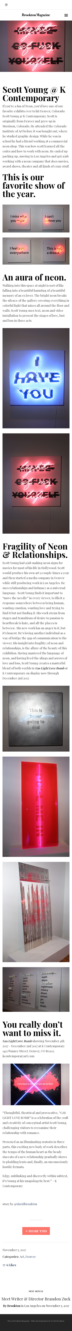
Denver (30, 1257)
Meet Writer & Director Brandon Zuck (36, 1298)
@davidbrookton (25, 1204)
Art (22, 1257)
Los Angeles (32, 1306)
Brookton (13, 1306)
